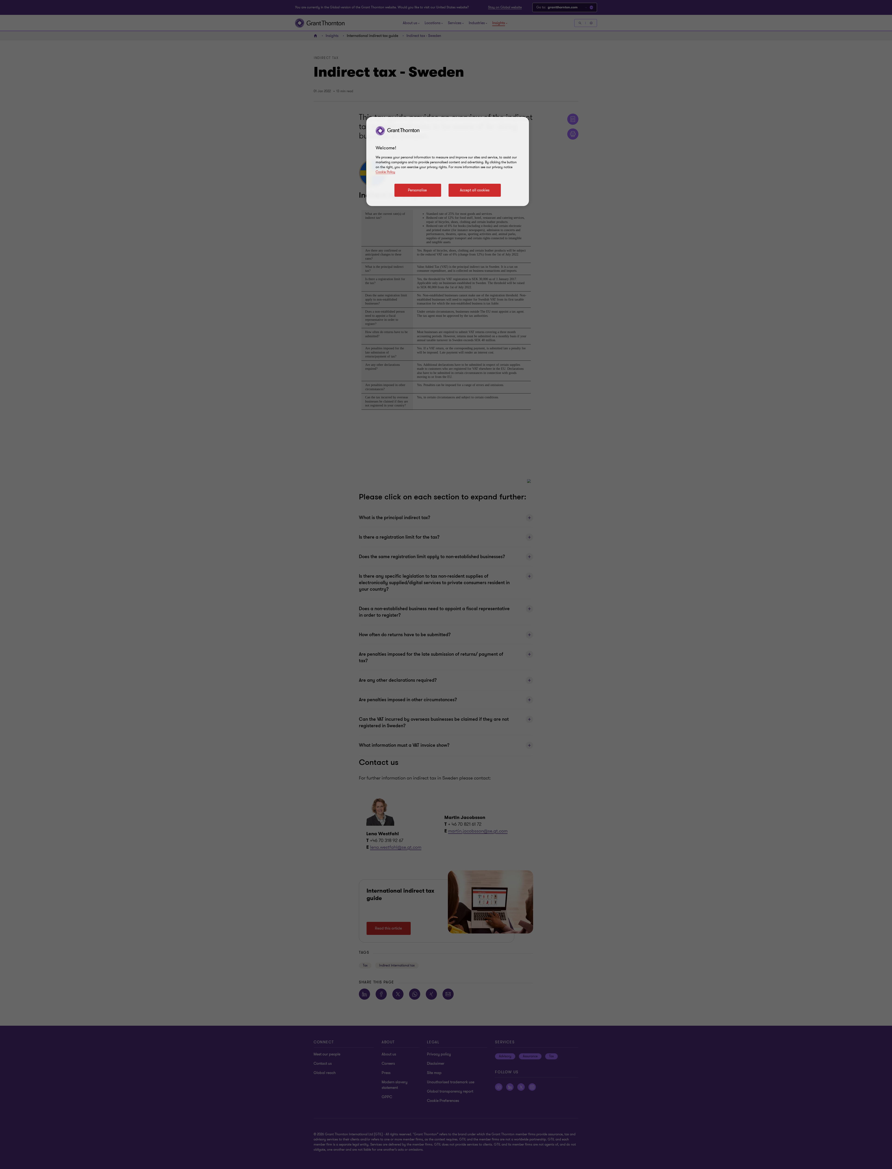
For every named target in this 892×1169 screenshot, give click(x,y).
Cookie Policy (385, 172)
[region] (447, 161)
